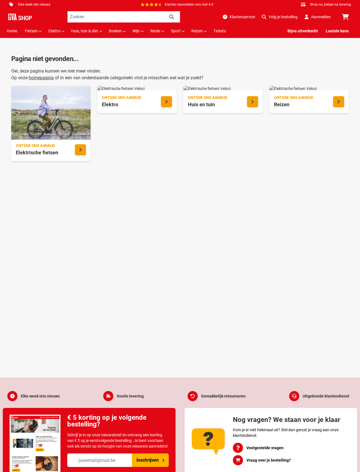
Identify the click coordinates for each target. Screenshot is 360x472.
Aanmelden (321, 17)
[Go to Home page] (20, 16)
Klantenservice (242, 17)
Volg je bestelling (283, 17)
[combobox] (124, 16)
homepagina (41, 77)
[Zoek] (171, 17)
